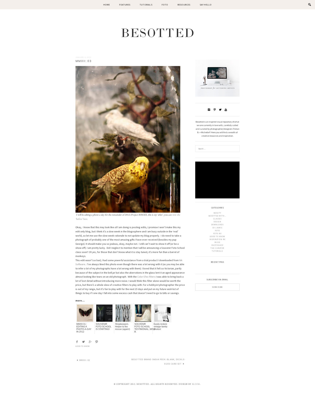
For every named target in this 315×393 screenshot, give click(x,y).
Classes (217, 219)
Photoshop (217, 245)
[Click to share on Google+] (90, 342)
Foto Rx (217, 233)
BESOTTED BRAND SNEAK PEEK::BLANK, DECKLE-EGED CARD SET (158, 361)
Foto (165, 4)
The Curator (217, 248)
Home (106, 4)
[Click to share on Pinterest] (97, 342)
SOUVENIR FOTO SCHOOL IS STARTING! (103, 326)
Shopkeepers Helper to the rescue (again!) (122, 326)
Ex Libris (217, 227)
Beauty (217, 213)
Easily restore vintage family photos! (160, 326)
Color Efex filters (146, 276)
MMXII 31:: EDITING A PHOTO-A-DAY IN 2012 (83, 328)
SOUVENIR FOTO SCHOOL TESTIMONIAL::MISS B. (143, 328)
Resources (184, 4)
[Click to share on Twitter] (84, 342)
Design (217, 221)
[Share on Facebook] (77, 342)
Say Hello (206, 4)
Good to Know (82, 346)
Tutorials (146, 4)
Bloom (196, 384)
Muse (217, 242)
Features (124, 4)
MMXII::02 (84, 360)
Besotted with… (217, 216)
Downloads (217, 224)
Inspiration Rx (217, 239)
